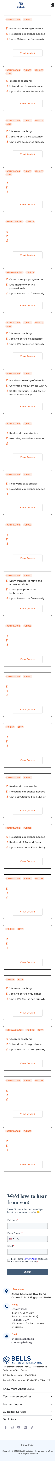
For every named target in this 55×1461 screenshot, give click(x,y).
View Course (27, 53)
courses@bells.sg (21, 1342)
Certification (13, 20)
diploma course (14, 222)
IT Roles (39, 70)
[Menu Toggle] (52, 5)
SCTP (8, 74)
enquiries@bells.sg (22, 1338)
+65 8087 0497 (20, 1320)
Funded (27, 20)
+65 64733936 (19, 1309)
